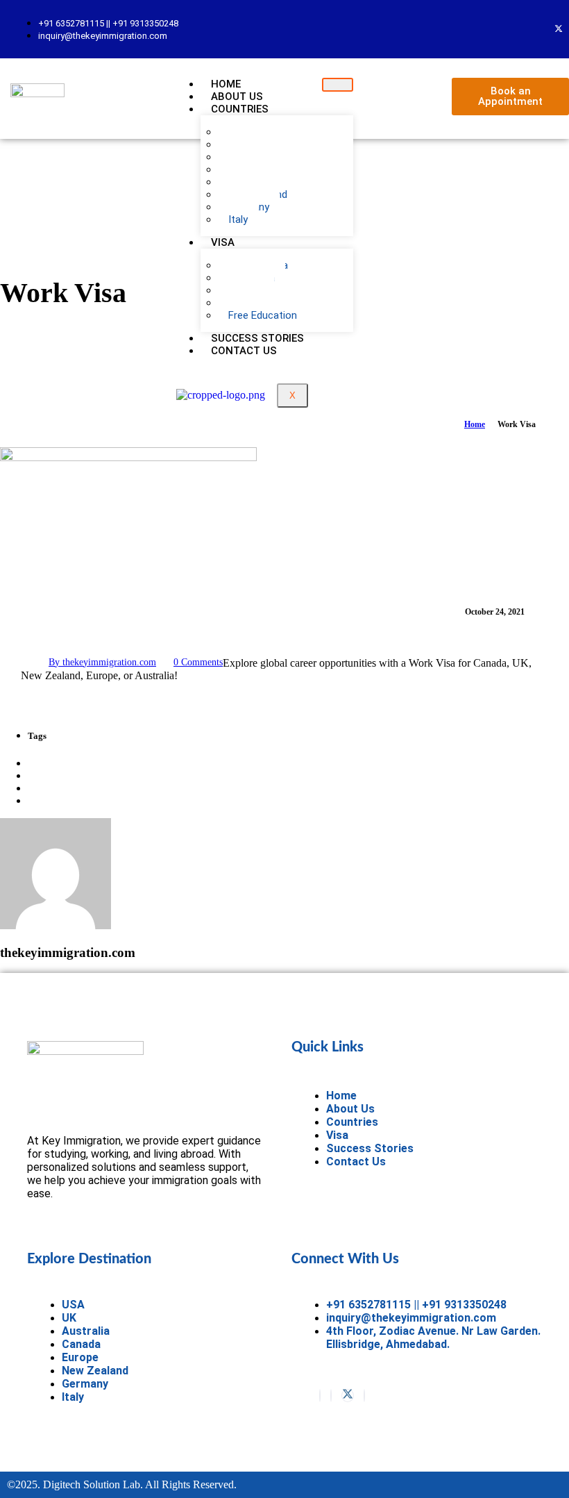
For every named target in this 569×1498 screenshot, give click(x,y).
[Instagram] (331, 1395)
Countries (240, 109)
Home (474, 424)
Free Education (262, 315)
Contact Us (244, 350)
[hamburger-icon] (337, 85)
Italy (238, 219)
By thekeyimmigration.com (102, 662)
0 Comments (198, 662)
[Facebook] (320, 1395)
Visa (223, 242)
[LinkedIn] (364, 1395)
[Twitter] (558, 29)
